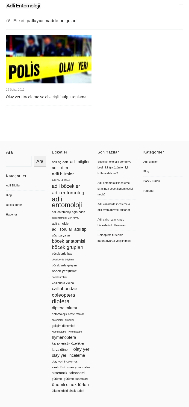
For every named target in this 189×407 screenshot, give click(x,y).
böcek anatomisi (68, 241)
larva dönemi (61, 349)
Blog (9, 195)
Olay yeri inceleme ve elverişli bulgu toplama (46, 96)
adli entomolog (68, 192)
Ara (9, 152)
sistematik (59, 373)
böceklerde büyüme (63, 259)
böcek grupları (67, 247)
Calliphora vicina (63, 283)
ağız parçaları (61, 235)
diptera (61, 301)
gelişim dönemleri (63, 325)
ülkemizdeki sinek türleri (68, 390)
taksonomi (77, 373)
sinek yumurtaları (78, 367)
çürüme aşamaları (76, 378)
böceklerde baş (62, 253)
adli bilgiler (80, 161)
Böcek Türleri (14, 204)
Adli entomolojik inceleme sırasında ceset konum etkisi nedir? (115, 188)
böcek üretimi (59, 277)
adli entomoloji (67, 202)
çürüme (57, 378)
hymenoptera (64, 337)
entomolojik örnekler (63, 320)
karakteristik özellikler (68, 343)
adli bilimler (63, 173)
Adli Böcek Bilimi (61, 180)
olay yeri (81, 349)
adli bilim (60, 167)
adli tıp (80, 229)
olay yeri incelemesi (65, 361)
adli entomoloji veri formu (65, 217)
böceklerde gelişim (64, 265)
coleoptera (63, 295)
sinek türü (58, 367)
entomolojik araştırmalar (68, 314)
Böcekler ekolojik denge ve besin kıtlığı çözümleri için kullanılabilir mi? (114, 167)
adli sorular (62, 229)
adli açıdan (60, 162)
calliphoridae (64, 288)
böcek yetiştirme (64, 271)
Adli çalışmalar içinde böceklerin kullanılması (111, 222)
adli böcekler (66, 186)
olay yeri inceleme (68, 355)
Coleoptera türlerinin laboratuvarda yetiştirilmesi (114, 237)
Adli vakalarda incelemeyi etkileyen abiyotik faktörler (113, 207)
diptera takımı (64, 308)
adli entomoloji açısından (68, 212)
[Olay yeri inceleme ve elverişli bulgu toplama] (49, 59)
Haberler (11, 214)
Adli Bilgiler (13, 185)
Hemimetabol (59, 331)
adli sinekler (61, 223)
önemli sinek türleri (70, 384)
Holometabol (75, 331)
